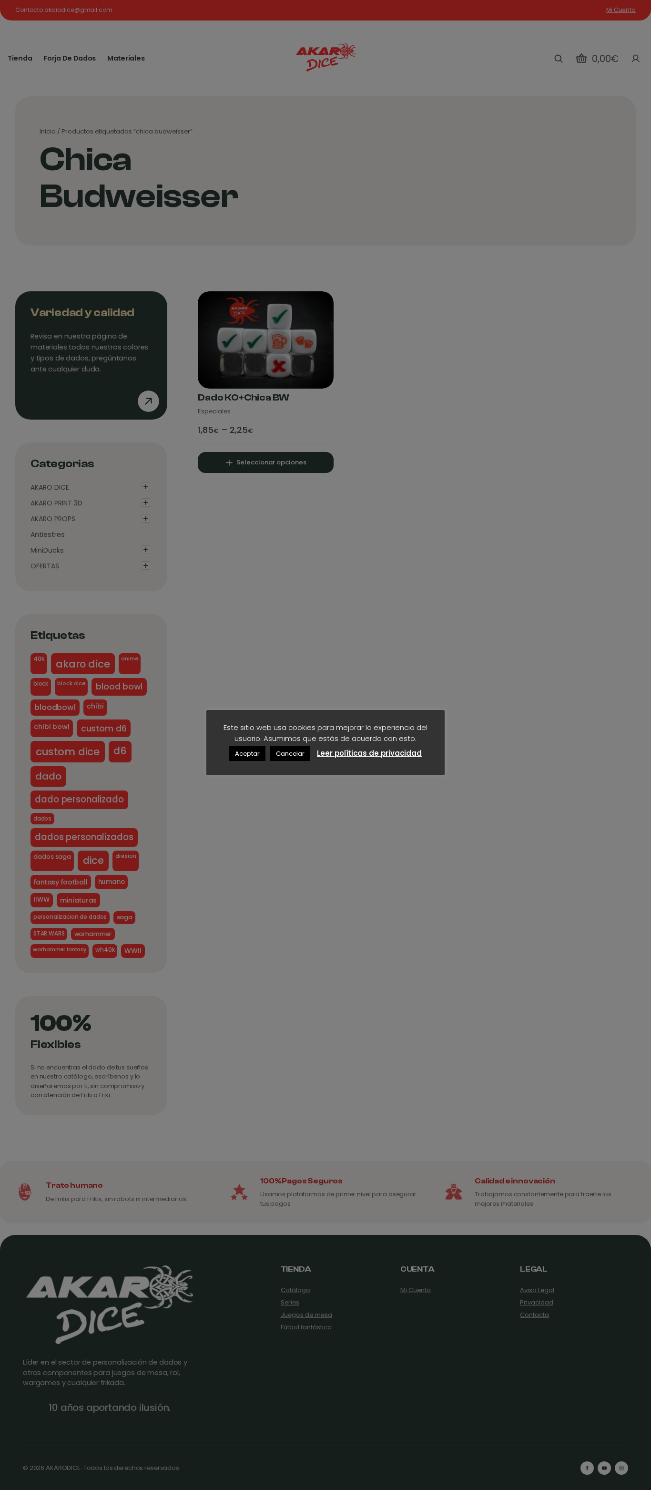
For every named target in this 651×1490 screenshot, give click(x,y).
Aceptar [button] (247, 753)
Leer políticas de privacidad (369, 753)
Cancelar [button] (290, 753)
